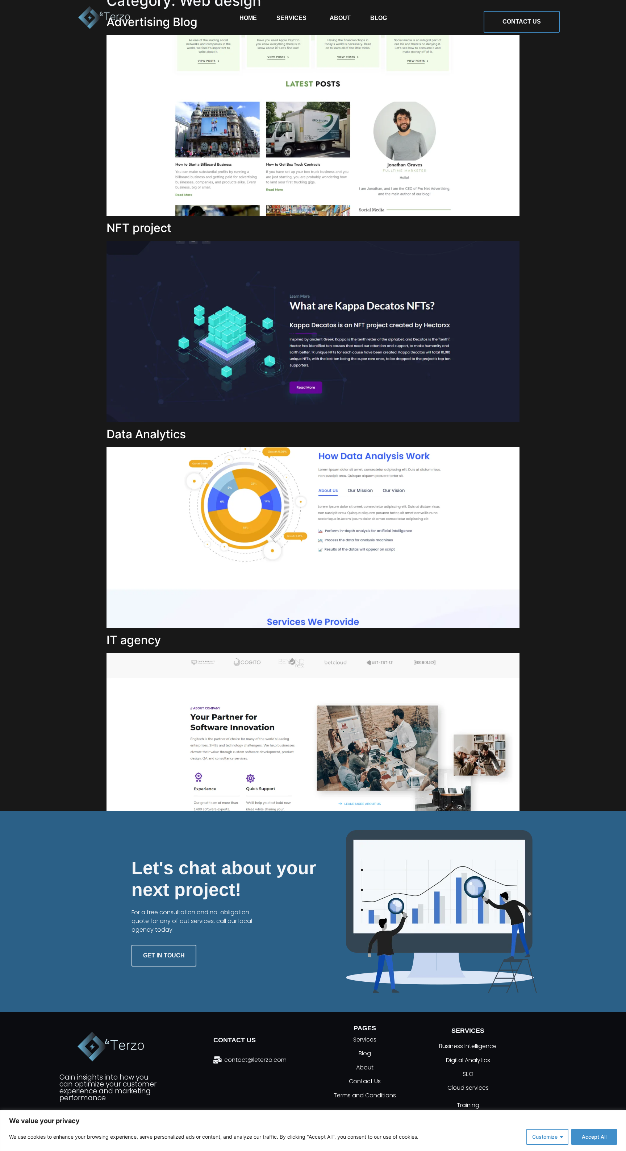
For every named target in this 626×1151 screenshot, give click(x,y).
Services (291, 18)
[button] (293, 18)
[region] (313, 1130)
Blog (378, 18)
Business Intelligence (468, 1046)
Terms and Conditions (365, 1095)
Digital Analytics (468, 1060)
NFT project (139, 228)
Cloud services (468, 1088)
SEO (468, 1074)
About (339, 18)
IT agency (134, 640)
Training (468, 1105)
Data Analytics (146, 434)
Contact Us (365, 1081)
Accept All (594, 1137)
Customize (545, 1137)
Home (247, 18)
